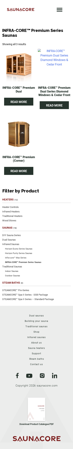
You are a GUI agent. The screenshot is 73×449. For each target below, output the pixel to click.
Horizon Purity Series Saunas (18, 253)
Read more (18, 102)
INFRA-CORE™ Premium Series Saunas (23, 262)
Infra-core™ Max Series (15, 258)
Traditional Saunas (12, 266)
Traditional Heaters (12, 216)
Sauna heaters (36, 348)
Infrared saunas (36, 337)
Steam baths (36, 359)
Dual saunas (36, 315)
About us (36, 342)
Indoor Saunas (11, 271)
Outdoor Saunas (12, 275)
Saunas (7, 227)
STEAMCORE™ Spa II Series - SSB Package (25, 294)
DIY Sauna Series (11, 235)
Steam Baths (11, 282)
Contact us (36, 364)
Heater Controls (10, 207)
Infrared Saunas (10, 244)
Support (36, 353)
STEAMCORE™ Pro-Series (15, 290)
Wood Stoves (9, 220)
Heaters (8, 199)
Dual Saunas (9, 239)
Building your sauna (36, 321)
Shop (36, 332)
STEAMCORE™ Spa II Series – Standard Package (28, 299)
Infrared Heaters (11, 211)
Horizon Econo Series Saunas (18, 249)
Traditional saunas (36, 326)
